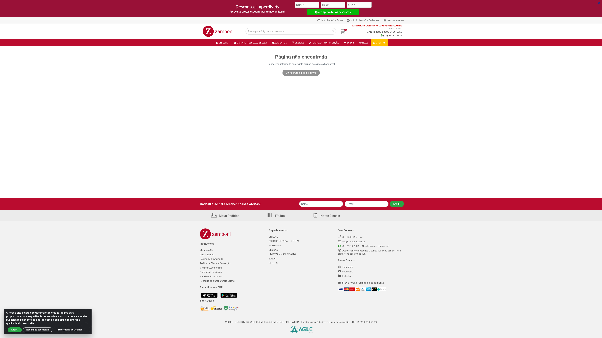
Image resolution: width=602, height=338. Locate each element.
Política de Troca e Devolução (215, 263)
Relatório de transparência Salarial (217, 280)
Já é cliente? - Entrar (332, 20)
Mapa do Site (206, 250)
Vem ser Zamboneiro (211, 267)
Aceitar (14, 329)
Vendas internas (395, 20)
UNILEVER (274, 236)
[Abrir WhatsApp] (594, 330)
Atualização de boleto (211, 276)
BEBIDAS (273, 249)
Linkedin (346, 276)
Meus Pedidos (228, 216)
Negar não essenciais (37, 329)
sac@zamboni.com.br (353, 241)
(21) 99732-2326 (392, 35)
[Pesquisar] (333, 31)
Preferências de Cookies (69, 329)
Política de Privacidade (211, 259)
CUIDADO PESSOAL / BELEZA (284, 241)
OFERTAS (273, 263)
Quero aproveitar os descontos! (333, 12)
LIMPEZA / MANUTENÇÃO (282, 254)
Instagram (347, 267)
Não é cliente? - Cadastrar (365, 20)
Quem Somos (207, 254)
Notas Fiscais (330, 216)
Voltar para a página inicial (301, 72)
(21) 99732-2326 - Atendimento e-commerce (365, 246)
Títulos (279, 216)
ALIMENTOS (275, 245)
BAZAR (272, 258)
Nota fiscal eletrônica (211, 272)
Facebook (347, 271)
